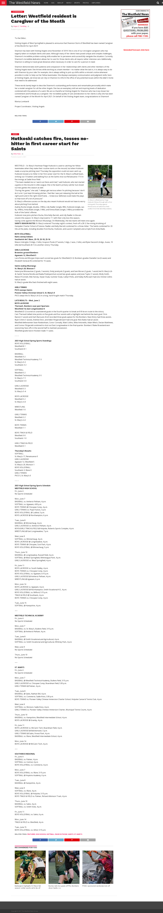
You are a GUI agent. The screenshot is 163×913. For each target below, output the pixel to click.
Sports (77, 3)
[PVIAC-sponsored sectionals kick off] (97, 883)
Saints (70, 834)
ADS (52, 3)
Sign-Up (60, 3)
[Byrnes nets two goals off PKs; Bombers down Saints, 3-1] (64, 883)
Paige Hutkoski (61, 834)
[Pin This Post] (72, 121)
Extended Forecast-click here (136, 50)
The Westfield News (24, 3)
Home (46, 3)
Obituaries (96, 3)
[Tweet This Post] (56, 121)
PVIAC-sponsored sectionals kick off (96, 886)
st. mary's (78, 834)
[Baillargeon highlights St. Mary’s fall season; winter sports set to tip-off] (30, 883)
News (68, 3)
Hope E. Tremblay (20, 26)
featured (31, 834)
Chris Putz (17, 154)
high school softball (45, 834)
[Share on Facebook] (40, 121)
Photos (86, 3)
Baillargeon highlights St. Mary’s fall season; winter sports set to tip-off (28, 887)
